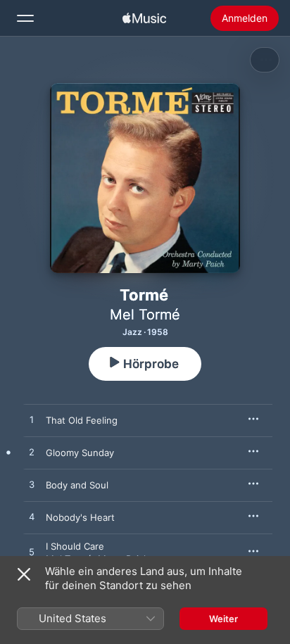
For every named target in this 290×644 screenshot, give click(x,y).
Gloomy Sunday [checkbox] (80, 452)
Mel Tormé (145, 314)
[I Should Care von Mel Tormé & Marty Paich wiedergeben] (32, 552)
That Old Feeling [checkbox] (82, 420)
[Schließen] (24, 574)
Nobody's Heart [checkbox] (80, 517)
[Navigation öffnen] (25, 18)
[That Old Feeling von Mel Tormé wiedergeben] (32, 420)
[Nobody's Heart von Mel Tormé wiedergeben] (32, 517)
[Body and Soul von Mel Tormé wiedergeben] (32, 485)
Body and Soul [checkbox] (77, 485)
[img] (144, 18)
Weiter (223, 618)
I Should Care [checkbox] (75, 546)
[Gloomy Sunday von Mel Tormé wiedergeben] (32, 452)
